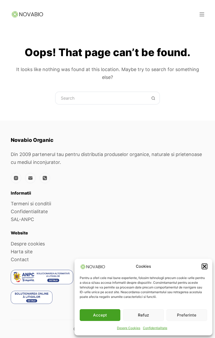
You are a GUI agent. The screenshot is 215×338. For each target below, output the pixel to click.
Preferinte (186, 315)
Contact (20, 259)
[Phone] (45, 178)
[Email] (30, 178)
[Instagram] (16, 178)
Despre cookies (28, 243)
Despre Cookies (128, 328)
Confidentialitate (155, 328)
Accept (100, 315)
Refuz (143, 315)
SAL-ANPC (22, 219)
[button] (204, 266)
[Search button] (153, 98)
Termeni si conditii (31, 203)
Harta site (22, 251)
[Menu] (202, 14)
